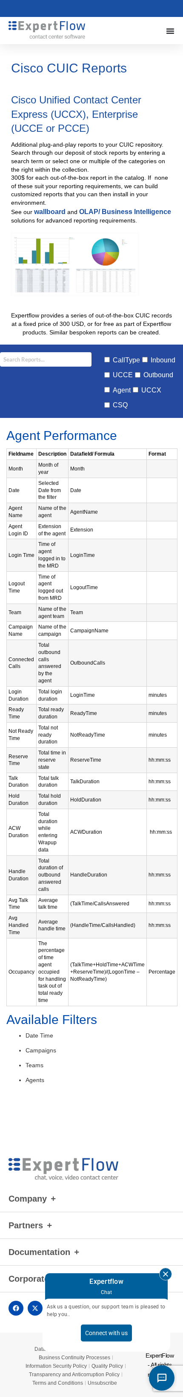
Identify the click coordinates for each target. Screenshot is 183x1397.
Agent (122, 390)
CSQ (120, 405)
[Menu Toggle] (170, 31)
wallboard (50, 211)
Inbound (163, 360)
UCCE (123, 374)
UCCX (151, 390)
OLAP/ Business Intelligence (124, 211)
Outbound (158, 374)
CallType (126, 360)
